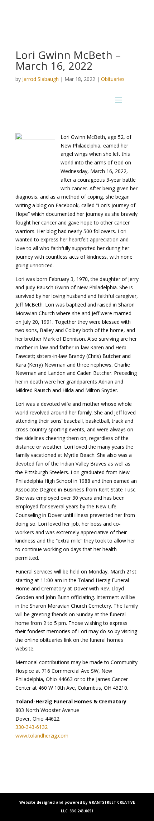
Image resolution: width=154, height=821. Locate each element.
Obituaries (113, 79)
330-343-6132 (31, 727)
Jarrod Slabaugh (40, 79)
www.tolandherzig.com (41, 735)
